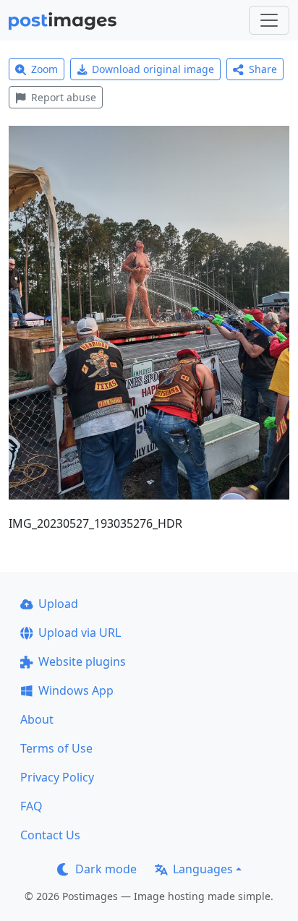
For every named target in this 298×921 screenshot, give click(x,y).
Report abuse (63, 97)
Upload (58, 604)
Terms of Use (56, 748)
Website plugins (82, 661)
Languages (203, 869)
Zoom (44, 69)
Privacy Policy (57, 777)
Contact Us (50, 835)
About (37, 719)
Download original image (153, 69)
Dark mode (106, 869)
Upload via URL (79, 633)
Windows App (76, 690)
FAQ (31, 806)
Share (263, 69)
